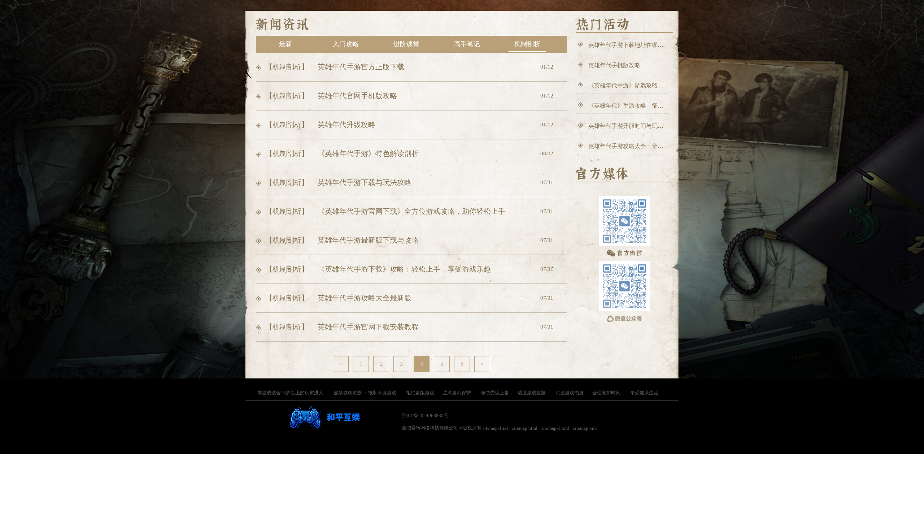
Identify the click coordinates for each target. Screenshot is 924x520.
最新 (285, 44)
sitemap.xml (585, 428)
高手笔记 (467, 44)
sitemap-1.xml (555, 428)
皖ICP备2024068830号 (425, 415)
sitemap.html (524, 428)
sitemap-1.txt (495, 428)
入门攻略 (346, 44)
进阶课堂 (406, 44)
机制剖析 (527, 44)
